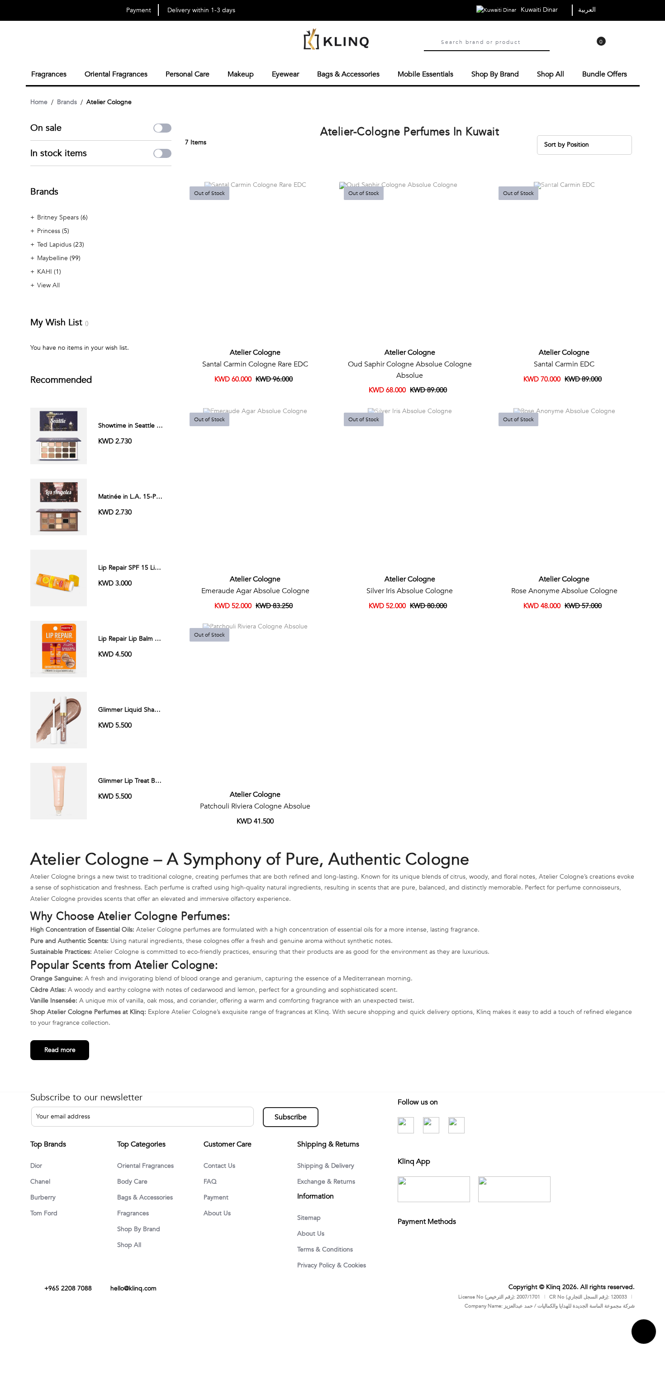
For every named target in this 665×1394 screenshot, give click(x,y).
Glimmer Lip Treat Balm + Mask (142, 779)
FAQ (211, 1181)
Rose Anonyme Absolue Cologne (564, 590)
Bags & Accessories (148, 1197)
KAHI (45, 270)
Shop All (130, 1246)
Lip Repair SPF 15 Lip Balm (136, 566)
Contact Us (221, 1165)
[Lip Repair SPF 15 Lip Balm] (58, 576)
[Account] (560, 48)
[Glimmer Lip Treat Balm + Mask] (58, 789)
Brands (67, 100)
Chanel (41, 1181)
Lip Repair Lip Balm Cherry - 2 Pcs (146, 637)
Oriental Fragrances (148, 1165)
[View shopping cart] (596, 48)
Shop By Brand (141, 1230)
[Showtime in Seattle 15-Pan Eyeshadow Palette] (58, 434)
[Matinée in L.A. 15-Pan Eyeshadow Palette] (58, 505)
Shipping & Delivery (329, 1165)
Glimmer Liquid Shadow (132, 708)
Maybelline (53, 256)
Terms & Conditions (328, 1250)
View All (48, 284)
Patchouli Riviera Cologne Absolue (255, 805)
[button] (316, 191)
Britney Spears (59, 216)
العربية (587, 9)
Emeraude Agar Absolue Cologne (255, 590)
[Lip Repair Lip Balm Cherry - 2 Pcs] (58, 647)
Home (39, 100)
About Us (218, 1213)
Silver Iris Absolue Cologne (409, 590)
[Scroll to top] (644, 1347)
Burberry (44, 1197)
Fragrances (134, 1213)
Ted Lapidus (55, 243)
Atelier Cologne (255, 351)
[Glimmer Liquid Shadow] (58, 718)
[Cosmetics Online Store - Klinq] (336, 40)
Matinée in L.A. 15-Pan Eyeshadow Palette (158, 495)
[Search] (430, 42)
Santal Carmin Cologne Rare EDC (255, 363)
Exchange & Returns (329, 1181)
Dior (37, 1165)
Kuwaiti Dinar (540, 9)
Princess (49, 229)
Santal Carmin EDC (564, 363)
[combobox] (495, 41)
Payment (218, 1197)
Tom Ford (45, 1213)
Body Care (134, 1181)
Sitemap (310, 1218)
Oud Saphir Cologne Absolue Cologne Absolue (410, 368)
